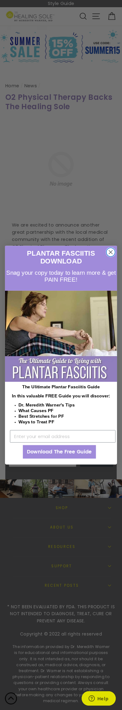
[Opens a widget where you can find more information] (98, 699)
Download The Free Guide (59, 451)
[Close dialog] (110, 252)
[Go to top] (11, 699)
